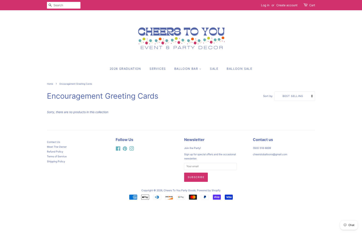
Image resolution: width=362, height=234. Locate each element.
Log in (265, 5)
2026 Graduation (125, 68)
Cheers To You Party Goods (180, 190)
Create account (286, 5)
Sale (214, 68)
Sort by (268, 96)
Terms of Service (57, 156)
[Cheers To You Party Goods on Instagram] (131, 149)
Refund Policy (55, 151)
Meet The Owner (57, 146)
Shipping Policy (56, 161)
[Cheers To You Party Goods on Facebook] (118, 149)
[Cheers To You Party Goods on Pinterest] (125, 149)
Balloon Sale (239, 68)
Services (158, 68)
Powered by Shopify (209, 190)
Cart (312, 5)
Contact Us (53, 142)
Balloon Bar (186, 68)
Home (50, 84)
